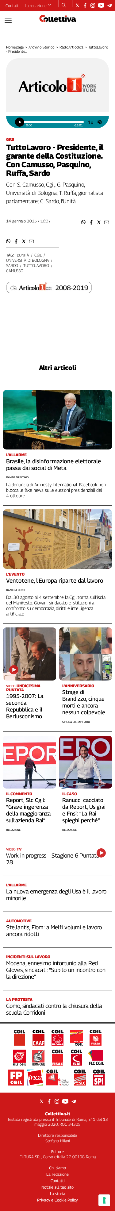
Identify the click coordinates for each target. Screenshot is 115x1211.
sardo (12, 265)
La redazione (36, 5)
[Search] (64, 6)
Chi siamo (57, 1167)
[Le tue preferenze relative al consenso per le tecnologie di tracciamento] (104, 1200)
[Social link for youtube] (101, 5)
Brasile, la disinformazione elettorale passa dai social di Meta (53, 464)
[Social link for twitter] (77, 5)
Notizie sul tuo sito (57, 1187)
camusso (14, 270)
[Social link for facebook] (85, 5)
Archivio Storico (42, 47)
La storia (57, 1193)
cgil (38, 255)
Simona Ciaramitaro (76, 721)
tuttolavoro (36, 265)
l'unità (23, 255)
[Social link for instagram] (92, 5)
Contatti (13, 5)
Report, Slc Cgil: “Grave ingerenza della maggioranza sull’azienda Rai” (28, 810)
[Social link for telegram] (109, 5)
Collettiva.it (57, 1113)
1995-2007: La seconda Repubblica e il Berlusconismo (24, 706)
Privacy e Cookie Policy (57, 1200)
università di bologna (27, 260)
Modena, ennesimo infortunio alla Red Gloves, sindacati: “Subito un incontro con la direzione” (55, 970)
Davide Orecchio (17, 477)
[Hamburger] (8, 20)
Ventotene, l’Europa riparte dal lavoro (54, 580)
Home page (15, 47)
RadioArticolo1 (71, 47)
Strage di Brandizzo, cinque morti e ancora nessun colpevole (83, 702)
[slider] (54, 122)
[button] (83, 222)
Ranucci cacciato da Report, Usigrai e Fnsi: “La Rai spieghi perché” (83, 810)
